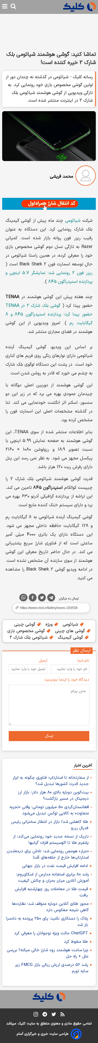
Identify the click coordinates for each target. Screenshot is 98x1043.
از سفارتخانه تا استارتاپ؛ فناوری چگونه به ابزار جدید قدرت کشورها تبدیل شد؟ (51, 781)
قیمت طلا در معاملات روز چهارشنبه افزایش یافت (51, 892)
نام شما (83, 660)
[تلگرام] (51, 598)
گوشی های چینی (70, 631)
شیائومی (73, 220)
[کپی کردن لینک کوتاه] (49, 608)
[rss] (62, 1015)
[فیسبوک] (33, 598)
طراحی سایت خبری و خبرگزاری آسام (43, 1034)
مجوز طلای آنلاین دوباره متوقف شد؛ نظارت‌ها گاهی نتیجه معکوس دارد (50, 907)
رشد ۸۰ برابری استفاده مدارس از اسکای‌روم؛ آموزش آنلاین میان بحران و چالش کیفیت (52, 877)
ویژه (49, 624)
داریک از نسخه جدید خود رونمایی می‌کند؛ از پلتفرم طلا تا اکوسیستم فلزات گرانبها (51, 839)
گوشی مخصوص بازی (26, 631)
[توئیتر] (42, 598)
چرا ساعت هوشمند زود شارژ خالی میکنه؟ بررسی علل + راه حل (47, 953)
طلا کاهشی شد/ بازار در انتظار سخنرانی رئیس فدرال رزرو (49, 825)
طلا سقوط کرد (76, 942)
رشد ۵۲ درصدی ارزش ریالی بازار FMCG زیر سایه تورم (51, 968)
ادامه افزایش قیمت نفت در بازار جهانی (55, 866)
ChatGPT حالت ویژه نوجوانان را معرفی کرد (51, 933)
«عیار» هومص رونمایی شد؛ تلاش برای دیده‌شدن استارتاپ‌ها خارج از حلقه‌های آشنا (48, 854)
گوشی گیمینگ (71, 637)
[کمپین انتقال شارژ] (49, 204)
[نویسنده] (85, 176)
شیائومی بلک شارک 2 (29, 637)
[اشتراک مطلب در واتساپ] (23, 597)
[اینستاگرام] (35, 1015)
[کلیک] (79, 7)
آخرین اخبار (83, 765)
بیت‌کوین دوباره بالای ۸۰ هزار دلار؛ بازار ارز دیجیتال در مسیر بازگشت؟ (53, 795)
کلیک (21, 1023)
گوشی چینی (25, 624)
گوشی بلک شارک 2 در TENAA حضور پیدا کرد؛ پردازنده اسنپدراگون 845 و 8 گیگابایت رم (49, 314)
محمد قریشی (61, 176)
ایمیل (43, 660)
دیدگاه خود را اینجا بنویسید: (66, 680)
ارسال (49, 736)
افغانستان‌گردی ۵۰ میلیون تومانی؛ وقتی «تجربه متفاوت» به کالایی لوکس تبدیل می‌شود (49, 810)
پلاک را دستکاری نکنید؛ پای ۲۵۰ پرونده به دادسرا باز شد (47, 921)
